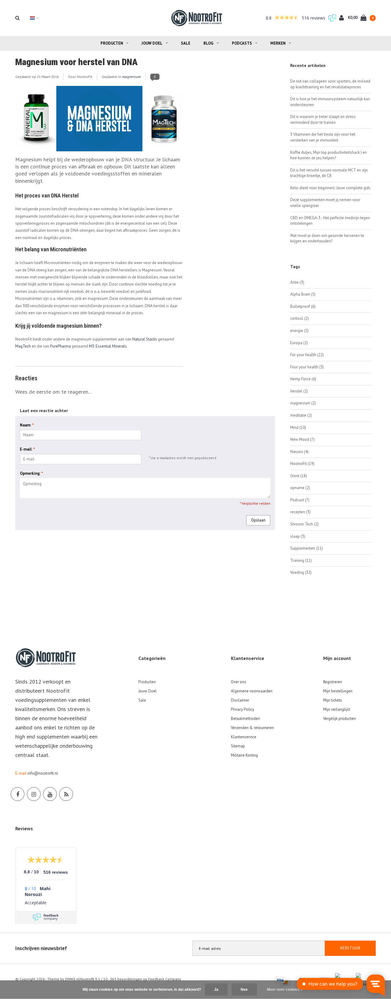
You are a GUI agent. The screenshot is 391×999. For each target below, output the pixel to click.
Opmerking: (31, 473)
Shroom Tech (304, 524)
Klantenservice (243, 736)
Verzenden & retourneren (252, 727)
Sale (185, 43)
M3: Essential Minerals (108, 346)
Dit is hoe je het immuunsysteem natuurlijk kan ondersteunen (330, 101)
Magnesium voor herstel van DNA (76, 62)
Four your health (307, 367)
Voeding (301, 572)
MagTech (23, 346)
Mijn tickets (332, 700)
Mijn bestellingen (338, 691)
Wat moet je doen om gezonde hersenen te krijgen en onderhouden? (327, 238)
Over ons (238, 681)
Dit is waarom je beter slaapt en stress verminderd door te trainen (323, 119)
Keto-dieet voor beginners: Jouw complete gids (330, 187)
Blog (208, 43)
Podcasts (242, 43)
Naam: (27, 425)
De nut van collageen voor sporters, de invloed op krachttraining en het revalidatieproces (330, 84)
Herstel (299, 391)
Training (301, 560)
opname (300, 487)
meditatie (301, 415)
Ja (216, 989)
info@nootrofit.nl (42, 773)
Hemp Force (303, 379)
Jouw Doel (152, 43)
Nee (244, 989)
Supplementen (306, 548)
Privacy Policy (242, 709)
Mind (298, 427)
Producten (111, 43)
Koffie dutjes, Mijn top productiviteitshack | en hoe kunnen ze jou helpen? (328, 155)
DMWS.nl (72, 979)
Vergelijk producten (339, 718)
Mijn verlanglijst (336, 709)
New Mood (302, 439)
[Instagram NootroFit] (34, 794)
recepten (300, 511)
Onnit (298, 475)
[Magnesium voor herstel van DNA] (99, 120)
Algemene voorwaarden (251, 691)
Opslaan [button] (258, 520)
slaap (297, 536)
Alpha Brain (303, 294)
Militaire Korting (244, 755)
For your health (307, 354)
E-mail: (27, 449)
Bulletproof (303, 306)
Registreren (332, 681)
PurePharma (60, 346)
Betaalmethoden (245, 718)
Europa (299, 342)
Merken (278, 43)
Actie (297, 282)
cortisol (299, 318)
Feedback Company (164, 979)
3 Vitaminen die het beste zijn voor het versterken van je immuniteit (322, 137)
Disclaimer (240, 700)
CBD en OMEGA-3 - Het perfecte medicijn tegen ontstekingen (330, 220)
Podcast (299, 500)
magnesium (131, 76)
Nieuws (299, 451)
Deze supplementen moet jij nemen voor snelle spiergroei (325, 202)
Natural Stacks (144, 339)
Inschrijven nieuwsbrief (41, 948)
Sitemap (238, 746)
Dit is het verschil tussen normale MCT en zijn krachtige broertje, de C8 (329, 173)
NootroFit (302, 463)
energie (299, 330)
